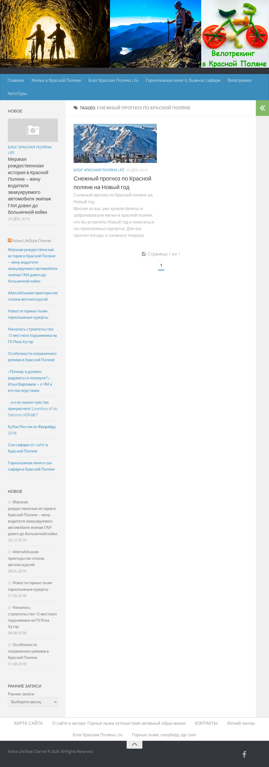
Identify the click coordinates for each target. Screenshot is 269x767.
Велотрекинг (240, 80)
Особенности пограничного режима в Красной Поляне (32, 356)
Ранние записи (21, 694)
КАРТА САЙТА (28, 723)
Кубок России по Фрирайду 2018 (32, 429)
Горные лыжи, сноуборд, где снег (164, 734)
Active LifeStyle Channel (31, 240)
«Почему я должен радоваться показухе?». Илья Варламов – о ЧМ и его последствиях (30, 381)
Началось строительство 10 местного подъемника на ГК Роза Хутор (32, 335)
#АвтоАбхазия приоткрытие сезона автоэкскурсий (33, 296)
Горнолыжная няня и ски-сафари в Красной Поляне (31, 466)
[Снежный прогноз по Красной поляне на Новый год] (115, 143)
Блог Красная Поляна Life (113, 80)
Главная (16, 80)
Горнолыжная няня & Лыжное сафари (183, 80)
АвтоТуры (17, 93)
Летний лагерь (241, 723)
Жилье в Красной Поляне (56, 80)
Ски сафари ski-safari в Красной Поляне (28, 448)
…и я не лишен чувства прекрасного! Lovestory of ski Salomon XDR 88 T (33, 408)
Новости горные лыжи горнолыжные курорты (28, 314)
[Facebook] (244, 755)
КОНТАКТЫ (206, 723)
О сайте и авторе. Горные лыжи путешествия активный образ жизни (118, 723)
